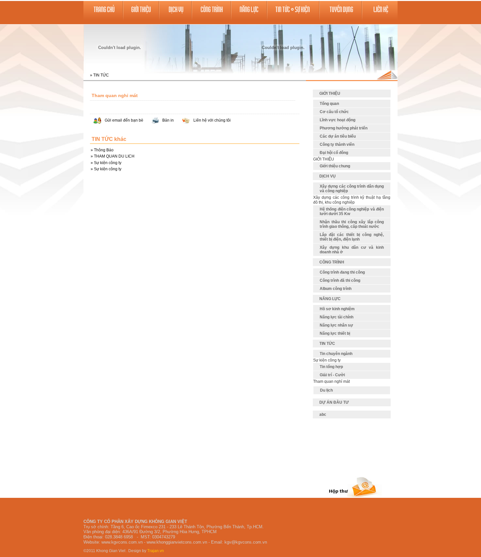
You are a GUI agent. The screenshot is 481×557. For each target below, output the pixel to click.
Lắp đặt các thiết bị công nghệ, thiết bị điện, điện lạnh (352, 237)
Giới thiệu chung (335, 166)
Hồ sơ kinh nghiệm (337, 309)
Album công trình (335, 288)
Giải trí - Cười (332, 375)
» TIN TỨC (99, 75)
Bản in (168, 120)
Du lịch (326, 390)
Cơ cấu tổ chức (334, 112)
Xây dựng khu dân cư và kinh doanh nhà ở (352, 249)
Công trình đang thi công (342, 272)
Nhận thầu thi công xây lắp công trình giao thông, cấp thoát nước (352, 224)
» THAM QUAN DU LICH (112, 156)
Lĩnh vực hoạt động (337, 120)
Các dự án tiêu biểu (338, 136)
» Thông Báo (102, 150)
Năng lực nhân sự (336, 325)
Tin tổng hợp (331, 366)
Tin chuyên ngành (336, 353)
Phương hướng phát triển (343, 128)
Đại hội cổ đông (334, 152)
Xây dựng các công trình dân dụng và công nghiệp (352, 188)
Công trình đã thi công (340, 280)
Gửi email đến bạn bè (124, 120)
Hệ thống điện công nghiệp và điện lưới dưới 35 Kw (352, 211)
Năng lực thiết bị (335, 333)
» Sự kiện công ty (106, 162)
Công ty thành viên (337, 144)
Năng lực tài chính (336, 317)
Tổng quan (329, 103)
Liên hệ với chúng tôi (212, 120)
